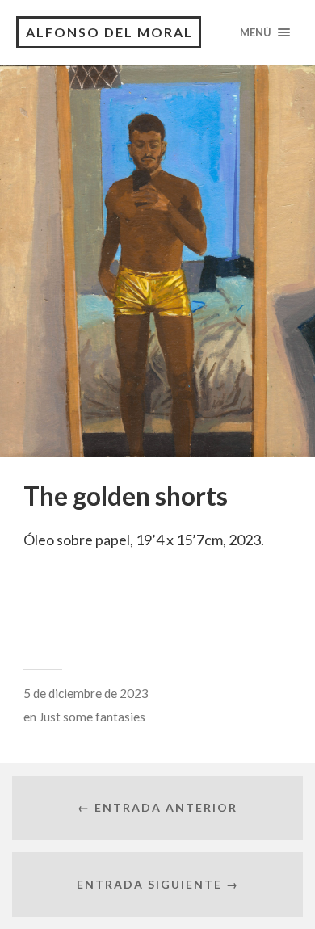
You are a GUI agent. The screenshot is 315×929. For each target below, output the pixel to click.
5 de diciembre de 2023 (86, 693)
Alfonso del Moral (109, 32)
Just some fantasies (92, 716)
